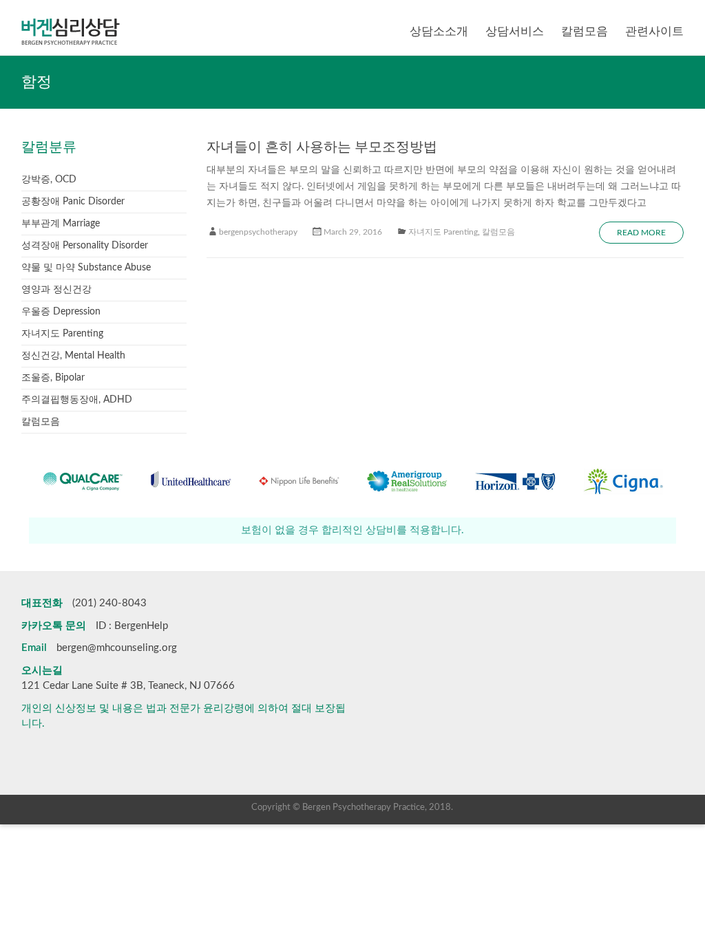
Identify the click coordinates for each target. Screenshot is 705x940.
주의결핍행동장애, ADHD (76, 400)
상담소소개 (439, 31)
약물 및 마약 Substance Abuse (86, 268)
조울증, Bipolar (53, 378)
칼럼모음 (584, 31)
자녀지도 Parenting (443, 232)
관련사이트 (654, 31)
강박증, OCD (48, 179)
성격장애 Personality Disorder (84, 245)
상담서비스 (514, 31)
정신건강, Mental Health (73, 356)
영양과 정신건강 (56, 290)
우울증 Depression (61, 312)
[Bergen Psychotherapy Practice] (70, 17)
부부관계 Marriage (60, 223)
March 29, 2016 (353, 232)
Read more (641, 232)
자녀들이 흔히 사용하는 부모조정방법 (322, 147)
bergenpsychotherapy (258, 232)
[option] (112, 487)
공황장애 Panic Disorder (73, 201)
